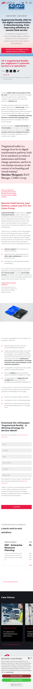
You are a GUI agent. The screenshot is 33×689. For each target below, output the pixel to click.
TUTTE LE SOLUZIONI (10, 582)
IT (20, 3)
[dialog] (16, 672)
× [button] (31, 658)
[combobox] (29, 658)
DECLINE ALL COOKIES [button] (16, 676)
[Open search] (26, 2)
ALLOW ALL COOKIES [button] (16, 680)
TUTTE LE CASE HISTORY (11, 644)
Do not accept (22, 502)
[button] (16, 685)
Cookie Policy (9, 672)
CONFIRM (16, 507)
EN (23, 3)
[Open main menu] (30, 2)
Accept (5, 502)
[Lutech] (7, 3)
